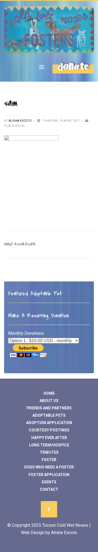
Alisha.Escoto (20, 120)
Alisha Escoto (64, 532)
